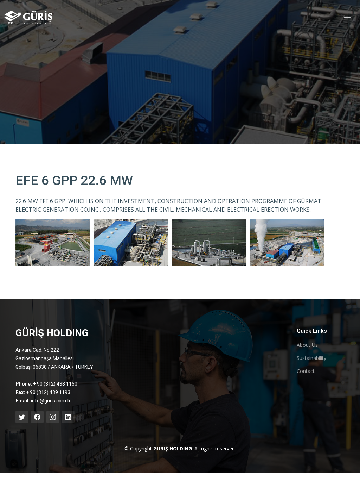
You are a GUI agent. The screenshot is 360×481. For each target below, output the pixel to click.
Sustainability (311, 358)
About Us (307, 345)
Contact (306, 371)
